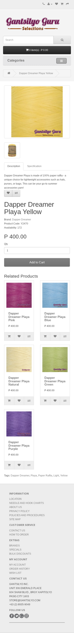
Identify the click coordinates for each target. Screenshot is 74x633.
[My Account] (49, 4)
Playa (34, 475)
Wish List (15, 572)
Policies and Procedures (27, 515)
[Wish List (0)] (56, 4)
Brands (14, 545)
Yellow (64, 475)
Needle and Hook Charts (26, 503)
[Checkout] (67, 4)
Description (13, 166)
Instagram (26, 615)
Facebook (11, 615)
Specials (15, 549)
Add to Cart (37, 262)
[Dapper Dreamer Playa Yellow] (37, 111)
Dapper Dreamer (21, 219)
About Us (15, 507)
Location (15, 499)
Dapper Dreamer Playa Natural (18, 381)
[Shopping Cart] (62, 4)
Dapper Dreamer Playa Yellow (36, 73)
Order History (19, 568)
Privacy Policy (19, 511)
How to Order (19, 534)
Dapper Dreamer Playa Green (54, 381)
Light (56, 475)
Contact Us (17, 530)
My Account (17, 564)
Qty (6, 244)
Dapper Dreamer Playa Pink (18, 317)
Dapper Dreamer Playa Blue (54, 317)
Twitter (16, 615)
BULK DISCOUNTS (20, 553)
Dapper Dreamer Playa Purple (18, 445)
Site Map (15, 519)
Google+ (21, 615)
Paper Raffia (45, 475)
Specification (34, 166)
